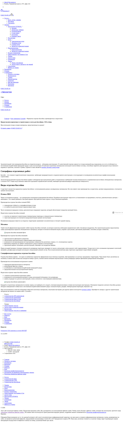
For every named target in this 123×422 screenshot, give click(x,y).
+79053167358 (6, 92)
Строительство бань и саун (12, 299)
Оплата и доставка (10, 361)
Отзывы (6, 71)
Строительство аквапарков (12, 297)
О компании (8, 72)
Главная (6, 118)
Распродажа (8, 309)
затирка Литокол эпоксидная (50, 167)
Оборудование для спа (11, 305)
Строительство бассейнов (12, 301)
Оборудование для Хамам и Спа (14, 393)
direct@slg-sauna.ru (10, 2)
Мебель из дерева (9, 404)
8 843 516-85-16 (5, 15)
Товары (6, 25)
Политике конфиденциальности (96, 412)
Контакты (7, 318)
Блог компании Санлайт (18, 118)
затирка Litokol (86, 289)
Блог (5, 317)
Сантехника (8, 403)
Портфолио (7, 69)
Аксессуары (8, 395)
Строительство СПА (10, 380)
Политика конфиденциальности (14, 371)
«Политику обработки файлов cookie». (12, 412)
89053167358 (8, 343)
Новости (7, 315)
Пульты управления (10, 391)
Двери (6, 401)
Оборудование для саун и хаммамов (15, 310)
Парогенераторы (9, 390)
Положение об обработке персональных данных (19, 372)
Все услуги (7, 314)
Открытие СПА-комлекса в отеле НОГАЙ (14, 330)
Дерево (6, 398)
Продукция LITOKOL (11, 396)
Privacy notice (118, 212)
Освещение (7, 399)
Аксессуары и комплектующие (13, 307)
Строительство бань (10, 379)
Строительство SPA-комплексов (14, 296)
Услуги (6, 18)
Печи (6, 388)
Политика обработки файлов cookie (15, 374)
